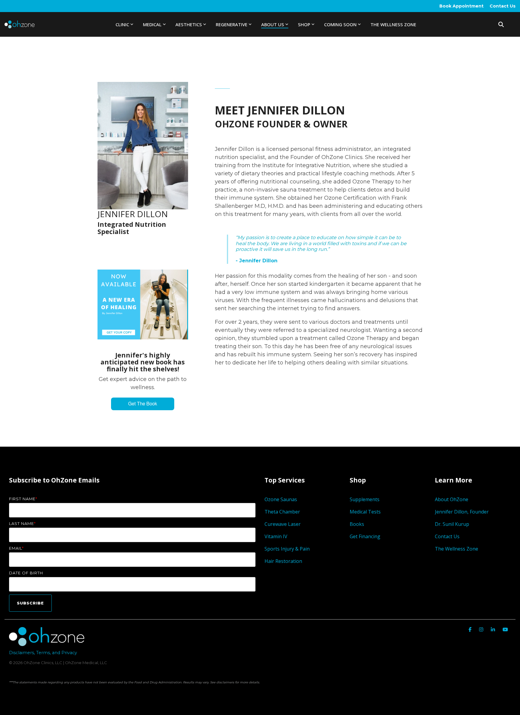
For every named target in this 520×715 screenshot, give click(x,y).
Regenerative (231, 24)
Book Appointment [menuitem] (461, 6)
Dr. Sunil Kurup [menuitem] (452, 524)
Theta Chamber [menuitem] (282, 511)
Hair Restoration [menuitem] (283, 561)
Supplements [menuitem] (364, 499)
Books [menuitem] (357, 524)
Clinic (122, 24)
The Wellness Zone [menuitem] (456, 548)
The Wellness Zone (393, 24)
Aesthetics (188, 24)
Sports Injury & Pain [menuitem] (287, 548)
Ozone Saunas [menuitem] (281, 499)
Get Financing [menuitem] (365, 536)
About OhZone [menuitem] (451, 499)
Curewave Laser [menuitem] (283, 524)
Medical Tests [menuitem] (365, 511)
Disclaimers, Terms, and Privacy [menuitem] (43, 652)
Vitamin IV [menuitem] (276, 536)
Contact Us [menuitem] (502, 6)
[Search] (501, 24)
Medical (152, 24)
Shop (304, 24)
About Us (272, 24)
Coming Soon (340, 24)
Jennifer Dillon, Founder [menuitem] (462, 511)
